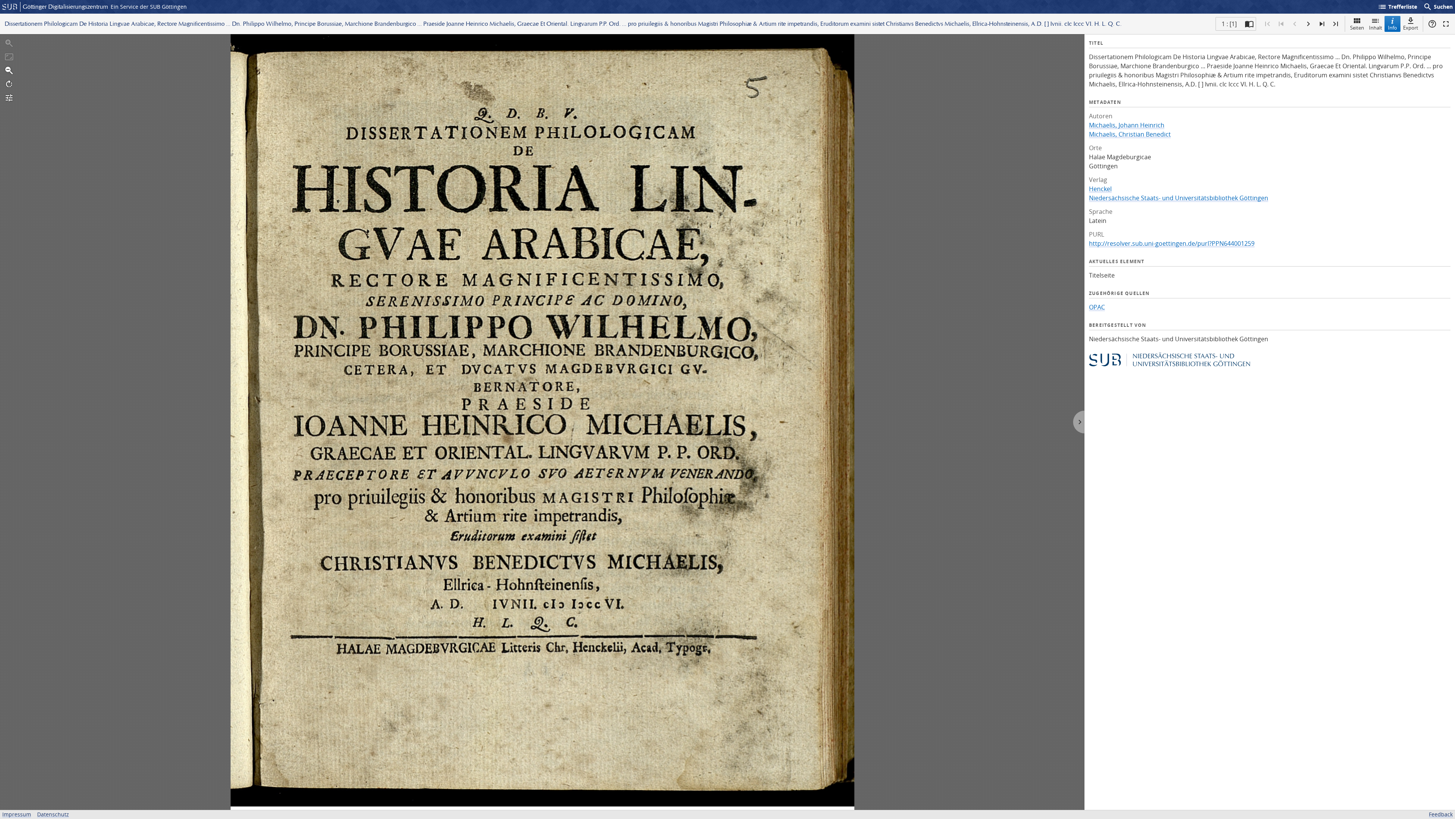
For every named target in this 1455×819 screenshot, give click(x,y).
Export (1410, 27)
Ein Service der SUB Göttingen (149, 6)
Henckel (1100, 189)
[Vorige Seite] (1295, 24)
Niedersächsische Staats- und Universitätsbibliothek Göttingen (1178, 198)
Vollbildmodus (1446, 24)
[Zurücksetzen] (9, 57)
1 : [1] (1229, 24)
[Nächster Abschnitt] (1322, 24)
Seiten (1357, 27)
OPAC (1097, 307)
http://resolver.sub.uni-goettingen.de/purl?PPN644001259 (1172, 243)
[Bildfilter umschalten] (9, 98)
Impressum (16, 814)
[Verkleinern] (9, 70)
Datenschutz (53, 814)
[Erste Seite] (1267, 24)
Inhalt (1375, 27)
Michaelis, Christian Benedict (1130, 134)
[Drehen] (9, 84)
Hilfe (1432, 24)
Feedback (1441, 814)
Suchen (1438, 6)
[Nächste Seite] (1308, 24)
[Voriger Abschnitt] (1281, 24)
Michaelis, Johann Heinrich (1126, 125)
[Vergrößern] (9, 43)
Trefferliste (1397, 6)
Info (1392, 27)
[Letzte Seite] (1335, 24)
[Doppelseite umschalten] (1249, 24)
